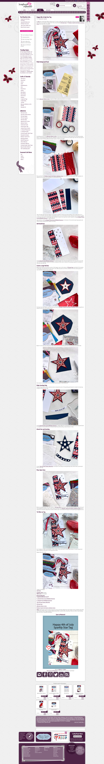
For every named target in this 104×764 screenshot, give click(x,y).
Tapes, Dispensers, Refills (27, 748)
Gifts (22, 87)
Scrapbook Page (24, 99)
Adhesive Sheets (24, 123)
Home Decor (23, 88)
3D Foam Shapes (24, 116)
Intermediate (39, 718)
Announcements (26, 37)
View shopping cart (79, 6)
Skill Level (53, 718)
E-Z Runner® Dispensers (25, 130)
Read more (45, 698)
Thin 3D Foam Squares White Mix (46, 466)
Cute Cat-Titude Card (79, 722)
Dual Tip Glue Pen (25, 58)
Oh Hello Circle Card (25, 23)
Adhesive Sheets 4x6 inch (41, 693)
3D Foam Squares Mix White (25, 51)
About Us (67, 2)
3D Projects (23, 78)
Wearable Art (23, 107)
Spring (22, 156)
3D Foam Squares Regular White (26, 52)
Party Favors (23, 95)
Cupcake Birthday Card (25, 22)
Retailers (48, 10)
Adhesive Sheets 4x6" (45, 719)
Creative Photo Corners (25, 128)
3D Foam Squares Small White (26, 53)
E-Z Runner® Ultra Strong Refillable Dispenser (54, 220)
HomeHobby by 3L (23, 71)
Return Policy (55, 754)
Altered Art (23, 80)
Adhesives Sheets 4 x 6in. (45, 99)
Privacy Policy (72, 2)
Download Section (37, 748)
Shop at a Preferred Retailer (26, 45)
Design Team (46, 750)
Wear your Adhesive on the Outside (26, 104)
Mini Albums (23, 92)
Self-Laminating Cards (25, 148)
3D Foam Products (26, 753)
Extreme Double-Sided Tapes (27, 133)
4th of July (39, 719)
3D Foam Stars (64, 22)
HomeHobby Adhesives (27, 756)
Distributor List (37, 750)
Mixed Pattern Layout (25, 27)
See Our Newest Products (28, 35)
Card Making (25, 57)
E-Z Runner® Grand (24, 131)
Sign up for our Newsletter (52, 670)
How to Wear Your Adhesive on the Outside (26, 42)
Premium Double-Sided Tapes (27, 145)
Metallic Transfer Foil (25, 136)
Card (21, 57)
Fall (21, 154)
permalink (68, 721)
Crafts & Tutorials (25, 76)
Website (60, 669)
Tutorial (28, 71)
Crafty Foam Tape (24, 124)
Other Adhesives (24, 141)
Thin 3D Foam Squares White (54, 721)
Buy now (44, 696)
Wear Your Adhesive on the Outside (26, 72)
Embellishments (24, 85)
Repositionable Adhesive (26, 147)
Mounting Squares (24, 138)
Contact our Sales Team (38, 752)
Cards (22, 83)
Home (24, 10)
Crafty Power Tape (24, 126)
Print (77, 17)
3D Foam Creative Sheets (26, 114)
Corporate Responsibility (56, 748)
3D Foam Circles (24, 113)
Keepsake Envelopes (25, 135)
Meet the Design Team (27, 39)
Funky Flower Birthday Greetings (25, 19)
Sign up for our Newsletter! (26, 30)
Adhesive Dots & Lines (25, 121)
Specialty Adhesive (26, 752)
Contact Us (55, 753)
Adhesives (23, 111)
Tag (47, 721)
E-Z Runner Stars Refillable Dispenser (57, 719)
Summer (22, 157)
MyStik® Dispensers (25, 140)
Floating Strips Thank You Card (43, 722)
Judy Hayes (45, 18)
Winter (22, 159)
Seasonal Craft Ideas (26, 152)
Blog (40, 10)
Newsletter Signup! (77, 736)
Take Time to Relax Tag (25, 25)
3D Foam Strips (24, 119)
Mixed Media (23, 94)
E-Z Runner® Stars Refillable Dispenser (46, 261)
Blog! (65, 669)
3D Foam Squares (24, 118)
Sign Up (36, 751)
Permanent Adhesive (25, 143)
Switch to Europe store (81, 1)
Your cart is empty (79, 5)
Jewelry (22, 90)
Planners (22, 97)
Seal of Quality (83, 2)
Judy (38, 21)
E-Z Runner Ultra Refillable (70, 719)
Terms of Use (77, 2)
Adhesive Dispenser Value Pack (26, 55)
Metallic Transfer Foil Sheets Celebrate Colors (54, 176)
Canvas (22, 82)
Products (33, 10)
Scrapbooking (23, 100)
